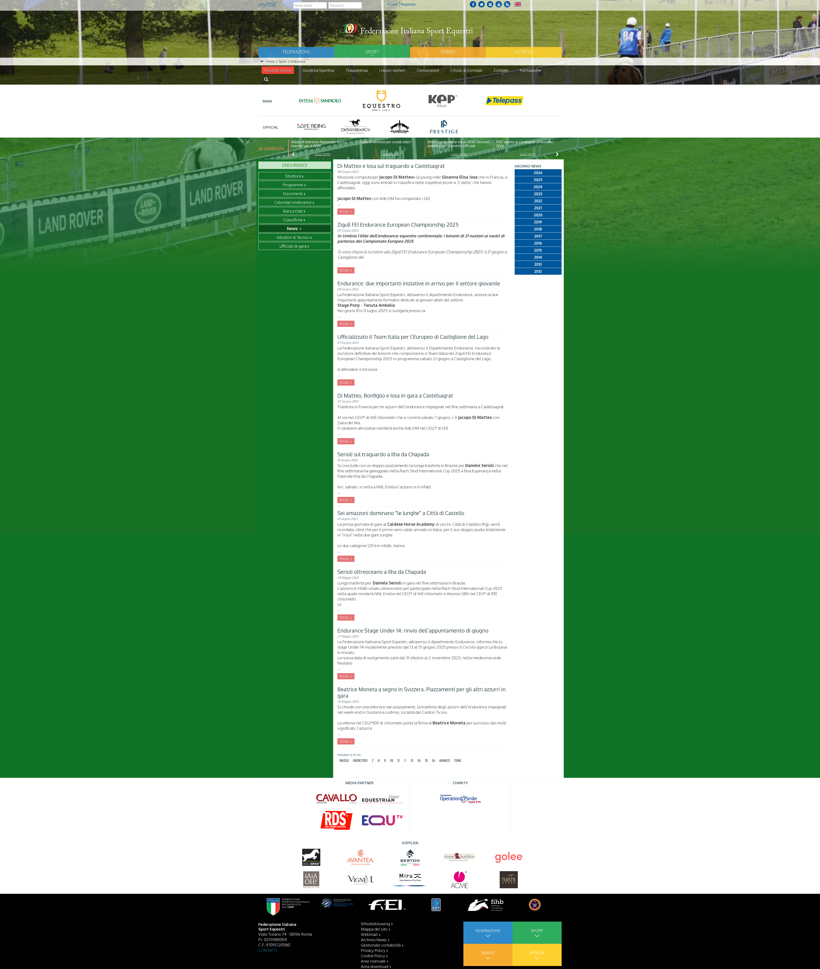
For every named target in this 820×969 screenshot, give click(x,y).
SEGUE (344, 211)
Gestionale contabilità (381, 944)
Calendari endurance (293, 202)
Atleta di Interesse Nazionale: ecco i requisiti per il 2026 (318, 144)
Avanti (444, 760)
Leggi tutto (322, 154)
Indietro (360, 760)
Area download (374, 966)
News (293, 228)
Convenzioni (428, 70)
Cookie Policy (373, 955)
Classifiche (293, 219)
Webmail (369, 934)
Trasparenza (357, 70)
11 (398, 760)
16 (433, 760)
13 (412, 760)
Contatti (501, 70)
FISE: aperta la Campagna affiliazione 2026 (524, 144)
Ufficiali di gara (293, 245)
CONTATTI (267, 950)
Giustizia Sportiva (318, 70)
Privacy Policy (373, 950)
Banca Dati (293, 210)
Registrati (408, 4)
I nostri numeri (392, 70)
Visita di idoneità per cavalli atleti (384, 142)
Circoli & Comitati (466, 70)
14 (419, 760)
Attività (524, 51)
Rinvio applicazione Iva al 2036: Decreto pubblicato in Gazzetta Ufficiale (458, 144)
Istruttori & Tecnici (293, 237)
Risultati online (277, 70)
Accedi (392, 4)
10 (391, 760)
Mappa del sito (374, 928)
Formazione (530, 70)
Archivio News (374, 939)
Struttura (293, 175)
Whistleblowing (375, 923)
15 (426, 760)
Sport (372, 51)
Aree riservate (373, 960)
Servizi (448, 51)
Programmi (293, 184)
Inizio (344, 760)
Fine (457, 760)
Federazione (296, 51)
